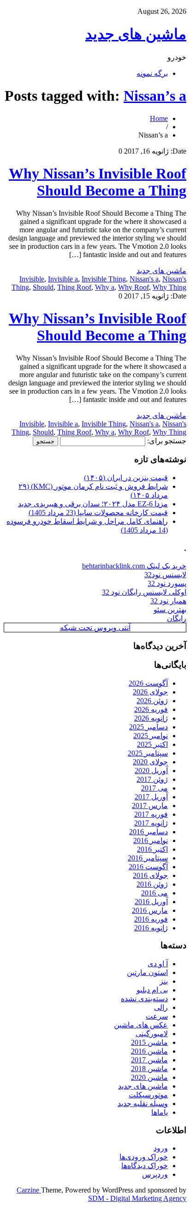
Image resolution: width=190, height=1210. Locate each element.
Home (159, 118)
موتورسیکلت (148, 1095)
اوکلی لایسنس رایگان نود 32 (144, 592)
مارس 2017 (150, 805)
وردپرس (155, 1174)
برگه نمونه (152, 73)
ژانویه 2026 (151, 718)
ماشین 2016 (149, 1051)
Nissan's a (144, 279)
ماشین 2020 (149, 1077)
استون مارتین (147, 972)
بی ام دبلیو (152, 990)
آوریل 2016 (151, 902)
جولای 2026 (150, 692)
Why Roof (133, 287)
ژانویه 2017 (151, 823)
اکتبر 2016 (152, 849)
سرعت (157, 1016)
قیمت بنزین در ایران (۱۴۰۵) (126, 478)
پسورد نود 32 (167, 583)
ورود (161, 1148)
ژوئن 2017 (152, 779)
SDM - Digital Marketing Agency (137, 1198)
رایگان (176, 618)
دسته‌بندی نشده (144, 999)
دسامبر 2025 (148, 727)
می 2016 (154, 893)
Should (43, 287)
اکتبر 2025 (152, 744)
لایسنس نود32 (165, 575)
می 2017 (154, 788)
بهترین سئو (170, 610)
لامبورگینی (152, 1034)
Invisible (31, 279)
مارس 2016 (150, 910)
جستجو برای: (166, 441)
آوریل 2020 (151, 770)
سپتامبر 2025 (148, 753)
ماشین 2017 (149, 1060)
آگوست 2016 (148, 867)
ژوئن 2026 (152, 701)
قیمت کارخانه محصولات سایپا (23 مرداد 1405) (98, 512)
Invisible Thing (104, 279)
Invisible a (63, 279)
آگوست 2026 (148, 683)
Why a (104, 287)
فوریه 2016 (151, 919)
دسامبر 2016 (148, 832)
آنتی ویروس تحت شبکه (95, 627)
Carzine (29, 1190)
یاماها (159, 1112)
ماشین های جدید (135, 34)
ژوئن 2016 (152, 884)
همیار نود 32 (168, 601)
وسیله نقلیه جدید (143, 1103)
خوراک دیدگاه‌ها (144, 1166)
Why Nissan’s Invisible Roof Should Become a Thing (97, 182)
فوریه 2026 (151, 709)
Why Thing (169, 287)
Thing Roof (74, 287)
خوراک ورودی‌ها (143, 1157)
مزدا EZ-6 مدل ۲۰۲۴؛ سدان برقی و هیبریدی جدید (93, 504)
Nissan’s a (155, 95)
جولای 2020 (150, 762)
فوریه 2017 (151, 814)
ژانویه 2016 (151, 928)
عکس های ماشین (141, 1025)
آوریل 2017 (151, 797)
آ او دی (158, 964)
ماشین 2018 (149, 1068)
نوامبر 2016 (150, 840)
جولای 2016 (150, 875)
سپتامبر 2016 (148, 858)
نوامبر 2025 (150, 736)
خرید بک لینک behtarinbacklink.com (134, 566)
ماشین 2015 (149, 1042)
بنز (164, 981)
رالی (161, 1007)
